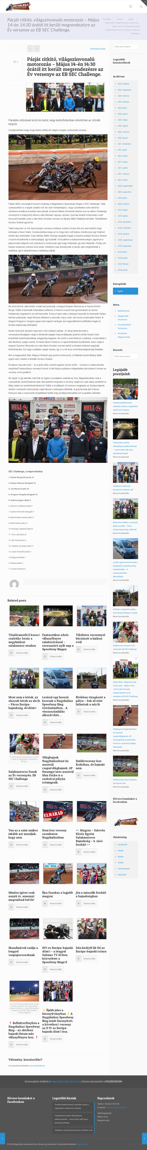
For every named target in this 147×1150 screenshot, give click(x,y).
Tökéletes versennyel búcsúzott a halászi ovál (90, 638)
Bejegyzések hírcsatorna (123, 318)
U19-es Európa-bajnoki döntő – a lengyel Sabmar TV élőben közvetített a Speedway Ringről (57, 955)
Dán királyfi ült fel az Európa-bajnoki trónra (91, 949)
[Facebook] (129, 1144)
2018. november (124, 228)
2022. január (123, 138)
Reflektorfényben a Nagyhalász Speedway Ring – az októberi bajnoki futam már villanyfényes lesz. (24, 1030)
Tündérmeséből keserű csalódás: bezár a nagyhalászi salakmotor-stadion (24, 640)
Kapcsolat (122, 875)
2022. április (123, 126)
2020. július (122, 198)
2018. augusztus (124, 246)
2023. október (123, 84)
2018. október (123, 234)
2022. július (122, 108)
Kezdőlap (107, 19)
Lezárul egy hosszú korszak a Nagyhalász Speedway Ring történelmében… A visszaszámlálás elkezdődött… (57, 706)
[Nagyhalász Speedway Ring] (17, 6)
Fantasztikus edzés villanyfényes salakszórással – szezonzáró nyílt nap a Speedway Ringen (58, 642)
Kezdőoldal (122, 845)
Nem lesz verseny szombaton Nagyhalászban (54, 834)
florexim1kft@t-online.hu (116, 1107)
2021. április (123, 168)
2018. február (123, 264)
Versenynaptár (124, 869)
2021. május (123, 162)
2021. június (122, 156)
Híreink (120, 851)
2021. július (122, 150)
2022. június (122, 114)
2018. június (122, 258)
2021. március (123, 174)
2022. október (123, 102)
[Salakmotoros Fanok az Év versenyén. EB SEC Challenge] (144, 1138)
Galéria (120, 857)
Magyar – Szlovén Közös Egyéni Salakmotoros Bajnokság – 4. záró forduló (90, 837)
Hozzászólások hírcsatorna (124, 326)
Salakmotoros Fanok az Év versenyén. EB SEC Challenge (22, 775)
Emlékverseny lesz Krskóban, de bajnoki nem (90, 764)
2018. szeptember (125, 240)
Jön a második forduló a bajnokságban (91, 894)
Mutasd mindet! (98, 49)
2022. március (123, 132)
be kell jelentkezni (37, 1066)
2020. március (123, 204)
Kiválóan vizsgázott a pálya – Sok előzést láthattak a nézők (91, 700)
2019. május (123, 210)
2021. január (123, 180)
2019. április (123, 216)
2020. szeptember (125, 186)
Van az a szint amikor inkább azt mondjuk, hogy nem (23, 834)
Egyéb (131, 19)
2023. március (123, 96)
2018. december (124, 222)
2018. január (123, 270)
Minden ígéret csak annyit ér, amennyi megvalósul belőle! (21, 896)
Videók (121, 863)
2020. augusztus (124, 192)
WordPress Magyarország (124, 335)
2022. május (123, 120)
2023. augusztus (124, 90)
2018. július (122, 252)
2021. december (124, 144)
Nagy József (82, 1144)
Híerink (120, 19)
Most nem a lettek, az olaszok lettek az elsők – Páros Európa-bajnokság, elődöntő (24, 702)
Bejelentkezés (123, 311)
